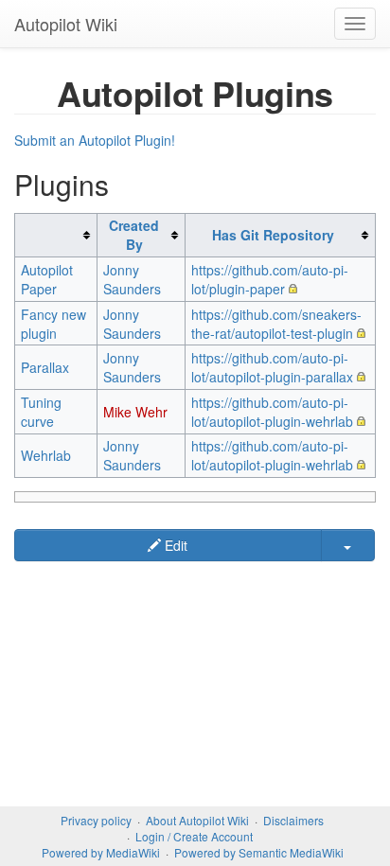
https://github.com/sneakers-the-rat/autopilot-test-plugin (276, 324)
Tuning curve (41, 412)
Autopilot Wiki (65, 23)
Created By (134, 235)
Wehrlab (46, 455)
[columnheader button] (56, 235)
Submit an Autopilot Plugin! (94, 140)
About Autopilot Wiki (197, 820)
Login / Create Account (194, 836)
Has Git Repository (273, 234)
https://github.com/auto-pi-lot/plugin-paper (269, 279)
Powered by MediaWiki (101, 852)
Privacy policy (96, 820)
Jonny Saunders (132, 279)
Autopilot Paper (47, 279)
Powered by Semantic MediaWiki (259, 852)
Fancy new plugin (53, 324)
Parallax (45, 367)
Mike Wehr (135, 411)
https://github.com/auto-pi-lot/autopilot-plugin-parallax (272, 367)
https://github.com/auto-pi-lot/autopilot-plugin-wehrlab (272, 412)
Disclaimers (293, 820)
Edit (174, 545)
